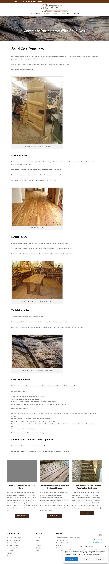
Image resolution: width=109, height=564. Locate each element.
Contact (76, 14)
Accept (72, 559)
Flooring (9, 553)
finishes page (40, 433)
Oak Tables (10, 551)
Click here (14, 446)
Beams (38, 14)
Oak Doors (10, 556)
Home (32, 14)
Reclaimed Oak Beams (14, 538)
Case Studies (40, 548)
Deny (85, 559)
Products (46, 14)
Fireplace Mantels (12, 543)
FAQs (37, 551)
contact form (68, 451)
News (68, 14)
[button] (105, 546)
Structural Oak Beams (14, 548)
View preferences (100, 559)
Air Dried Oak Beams (13, 540)
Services (55, 14)
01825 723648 (97, 542)
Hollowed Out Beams (13, 545)
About (63, 14)
